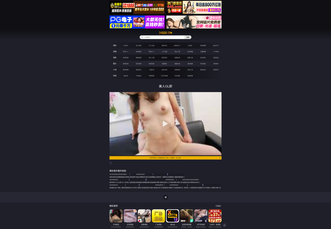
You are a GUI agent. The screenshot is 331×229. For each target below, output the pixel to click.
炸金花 (190, 45)
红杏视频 (177, 76)
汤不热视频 (164, 76)
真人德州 (138, 45)
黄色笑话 (203, 70)
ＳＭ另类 (216, 52)
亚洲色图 (138, 64)
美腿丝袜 (177, 64)
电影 (115, 57)
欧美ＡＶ (151, 52)
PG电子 (125, 45)
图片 (115, 63)
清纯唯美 (190, 64)
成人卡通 (151, 58)
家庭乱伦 (138, 70)
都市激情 (126, 70)
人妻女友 (151, 70)
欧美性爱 (164, 58)
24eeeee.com (165, 33)
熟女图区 (203, 64)
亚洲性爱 (126, 58)
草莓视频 (151, 76)
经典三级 (190, 58)
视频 (115, 51)
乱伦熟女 (203, 58)
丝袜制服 (190, 52)
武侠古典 (164, 70)
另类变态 (216, 58)
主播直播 (203, 52)
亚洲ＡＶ (126, 52)
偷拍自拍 (138, 58)
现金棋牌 (203, 45)
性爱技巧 (216, 70)
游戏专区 (164, 45)
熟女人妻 (177, 52)
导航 (115, 76)
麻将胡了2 (177, 45)
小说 (115, 70)
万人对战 (151, 45)
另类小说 (190, 70)
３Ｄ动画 (164, 52)
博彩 (115, 45)
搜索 (188, 37)
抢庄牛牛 (216, 45)
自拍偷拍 (138, 52)
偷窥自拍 (126, 64)
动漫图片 (164, 64)
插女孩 (126, 76)
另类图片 (216, 64)
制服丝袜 (177, 58)
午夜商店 (138, 76)
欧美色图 (151, 64)
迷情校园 (177, 70)
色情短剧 (190, 76)
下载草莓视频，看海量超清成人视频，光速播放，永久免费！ (165, 158)
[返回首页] (224, 225)
